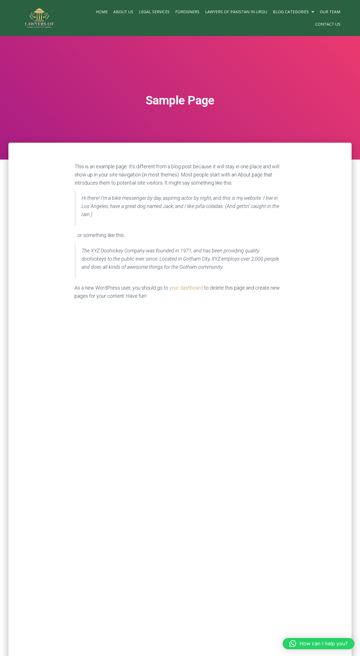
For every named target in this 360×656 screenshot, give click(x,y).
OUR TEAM (330, 11)
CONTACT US (327, 24)
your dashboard (186, 288)
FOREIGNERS (187, 11)
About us (123, 11)
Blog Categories (291, 11)
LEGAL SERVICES (154, 11)
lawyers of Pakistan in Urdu (236, 11)
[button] (293, 12)
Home (102, 11)
